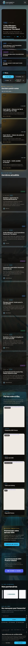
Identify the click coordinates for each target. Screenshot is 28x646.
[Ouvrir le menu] (25, 2)
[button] (4, 24)
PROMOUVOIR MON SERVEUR (12, 544)
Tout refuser (8, 642)
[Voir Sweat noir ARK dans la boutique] (14, 444)
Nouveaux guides (21, 622)
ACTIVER (14, 619)
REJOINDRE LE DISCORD (15, 570)
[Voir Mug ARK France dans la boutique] (14, 499)
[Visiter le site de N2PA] (12, 594)
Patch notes (5, 622)
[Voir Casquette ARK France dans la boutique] (14, 416)
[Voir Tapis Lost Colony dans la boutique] (14, 471)
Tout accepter (20, 642)
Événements (12, 622)
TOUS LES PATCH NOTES (7, 91)
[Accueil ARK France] (8, 3)
